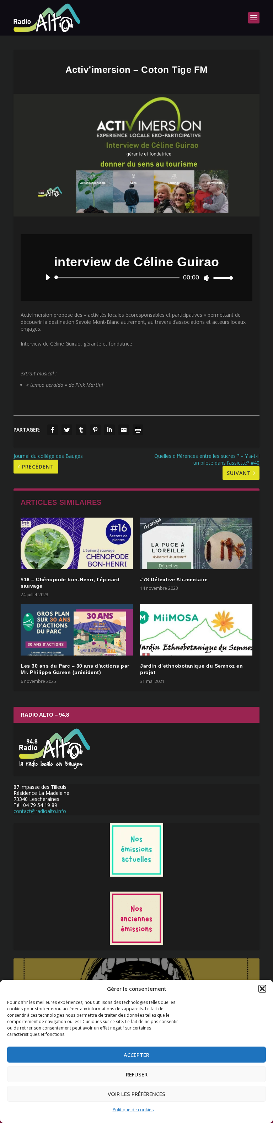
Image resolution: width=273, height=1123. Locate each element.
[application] (136, 277)
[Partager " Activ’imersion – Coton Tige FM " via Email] (124, 430)
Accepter (136, 1054)
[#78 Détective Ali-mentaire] (196, 543)
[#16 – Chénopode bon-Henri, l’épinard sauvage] (77, 543)
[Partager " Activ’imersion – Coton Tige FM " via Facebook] (53, 430)
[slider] (221, 277)
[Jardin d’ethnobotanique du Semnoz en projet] (196, 630)
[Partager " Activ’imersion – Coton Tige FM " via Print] (138, 430)
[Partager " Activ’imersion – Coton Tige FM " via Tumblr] (81, 430)
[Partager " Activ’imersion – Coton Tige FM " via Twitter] (67, 430)
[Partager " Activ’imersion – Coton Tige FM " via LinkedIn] (109, 430)
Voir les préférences (136, 1093)
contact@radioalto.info (40, 811)
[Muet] (206, 278)
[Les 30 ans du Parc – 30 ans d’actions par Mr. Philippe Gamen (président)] (77, 630)
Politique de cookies (133, 1110)
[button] (262, 988)
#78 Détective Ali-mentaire (174, 579)
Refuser (137, 1074)
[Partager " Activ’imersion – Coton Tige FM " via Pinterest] (95, 430)
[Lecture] (48, 277)
